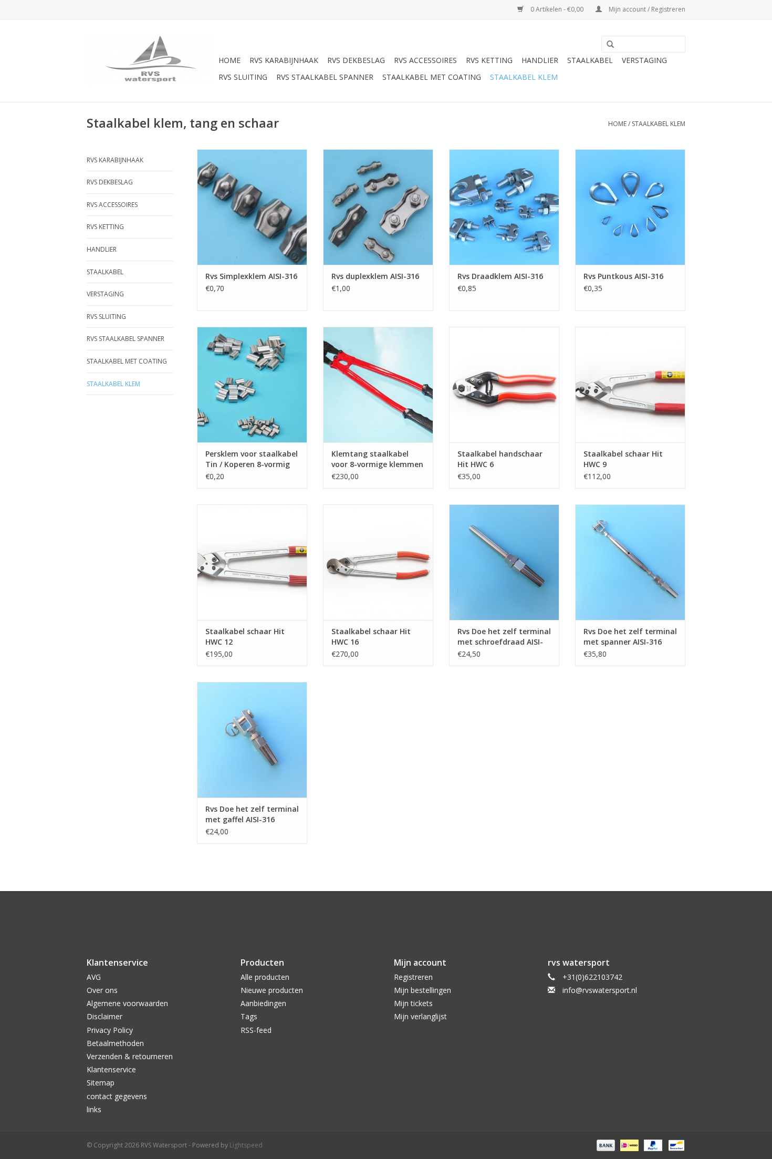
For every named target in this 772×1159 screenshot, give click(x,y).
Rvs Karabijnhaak (283, 60)
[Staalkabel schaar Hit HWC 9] (630, 384)
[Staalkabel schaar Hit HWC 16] (378, 562)
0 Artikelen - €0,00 (557, 9)
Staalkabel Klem (524, 77)
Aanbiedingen (263, 1003)
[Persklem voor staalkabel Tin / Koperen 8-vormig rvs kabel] (252, 384)
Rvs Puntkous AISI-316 (623, 276)
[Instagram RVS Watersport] (442, 915)
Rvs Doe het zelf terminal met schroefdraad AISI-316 (504, 636)
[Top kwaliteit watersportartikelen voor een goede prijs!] (151, 60)
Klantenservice (111, 1069)
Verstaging (644, 60)
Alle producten (265, 977)
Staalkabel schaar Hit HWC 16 (371, 636)
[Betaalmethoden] (605, 1144)
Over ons (102, 990)
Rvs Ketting (489, 60)
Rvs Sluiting (242, 77)
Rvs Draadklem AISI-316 (500, 276)
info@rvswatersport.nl (599, 990)
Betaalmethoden (115, 1043)
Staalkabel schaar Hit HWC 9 (623, 459)
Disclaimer (104, 1016)
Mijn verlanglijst (420, 1016)
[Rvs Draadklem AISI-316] (504, 207)
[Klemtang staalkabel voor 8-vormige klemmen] (378, 384)
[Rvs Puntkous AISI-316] (630, 207)
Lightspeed (246, 1145)
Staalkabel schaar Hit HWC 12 (245, 636)
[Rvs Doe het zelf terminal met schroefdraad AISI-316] (504, 562)
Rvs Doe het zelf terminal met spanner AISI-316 (630, 636)
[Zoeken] (606, 45)
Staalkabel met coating (431, 77)
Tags (249, 1016)
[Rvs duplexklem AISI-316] (378, 207)
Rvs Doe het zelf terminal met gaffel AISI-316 (252, 814)
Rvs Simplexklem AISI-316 (251, 276)
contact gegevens (117, 1096)
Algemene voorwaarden (127, 1003)
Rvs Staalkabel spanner (324, 77)
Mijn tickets (413, 1003)
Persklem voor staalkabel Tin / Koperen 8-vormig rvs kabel (251, 459)
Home (229, 60)
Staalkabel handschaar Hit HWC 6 (500, 459)
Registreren (413, 977)
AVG (94, 977)
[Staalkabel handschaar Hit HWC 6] (504, 384)
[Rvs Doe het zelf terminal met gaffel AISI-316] (252, 740)
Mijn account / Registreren (646, 9)
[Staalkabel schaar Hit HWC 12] (252, 562)
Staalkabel (590, 60)
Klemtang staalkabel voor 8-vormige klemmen (377, 459)
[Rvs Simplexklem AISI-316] (252, 207)
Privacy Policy (110, 1030)
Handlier (539, 60)
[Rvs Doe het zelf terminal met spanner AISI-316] (630, 562)
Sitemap (100, 1083)
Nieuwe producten (272, 990)
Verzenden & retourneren (130, 1056)
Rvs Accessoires (425, 60)
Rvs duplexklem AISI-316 (375, 276)
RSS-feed (256, 1030)
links (94, 1109)
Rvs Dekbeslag (356, 60)
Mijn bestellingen (422, 990)
